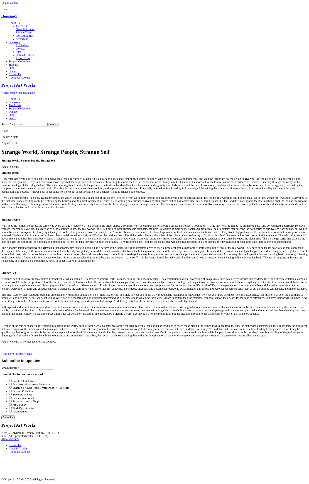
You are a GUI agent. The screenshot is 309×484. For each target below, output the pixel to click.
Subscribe (8, 417)
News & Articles (25, 29)
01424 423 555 (10, 439)
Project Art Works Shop (26, 401)
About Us (14, 22)
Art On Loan (19, 404)
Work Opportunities (23, 408)
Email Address (10, 367)
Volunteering (20, 411)
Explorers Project (22, 394)
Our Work (14, 42)
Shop (11, 67)
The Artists (22, 26)
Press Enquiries (24, 35)
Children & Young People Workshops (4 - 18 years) (41, 387)
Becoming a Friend (23, 398)
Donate (13, 71)
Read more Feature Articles (16, 353)
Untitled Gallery (25, 55)
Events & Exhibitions (24, 381)
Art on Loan (23, 58)
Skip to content (9, 2)
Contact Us (15, 74)
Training (13, 64)
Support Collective (19, 61)
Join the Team (23, 32)
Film (18, 51)
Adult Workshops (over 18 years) (31, 384)
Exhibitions (22, 45)
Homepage (9, 16)
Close (4, 9)
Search (12, 118)
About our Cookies (19, 77)
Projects (20, 48)
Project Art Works (18, 85)
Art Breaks (22, 38)
